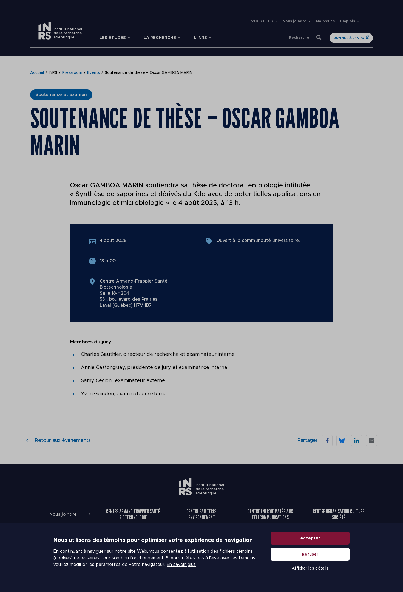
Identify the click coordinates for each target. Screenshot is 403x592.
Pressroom (72, 73)
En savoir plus (181, 564)
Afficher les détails (310, 568)
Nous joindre (294, 21)
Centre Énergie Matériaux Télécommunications (270, 514)
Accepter (310, 538)
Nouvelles (325, 21)
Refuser (310, 554)
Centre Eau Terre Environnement (201, 514)
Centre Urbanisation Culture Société (338, 514)
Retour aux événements (63, 440)
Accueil (37, 73)
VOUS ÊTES (262, 21)
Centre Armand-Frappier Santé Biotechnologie (133, 514)
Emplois (347, 21)
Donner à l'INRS (348, 38)
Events (93, 73)
